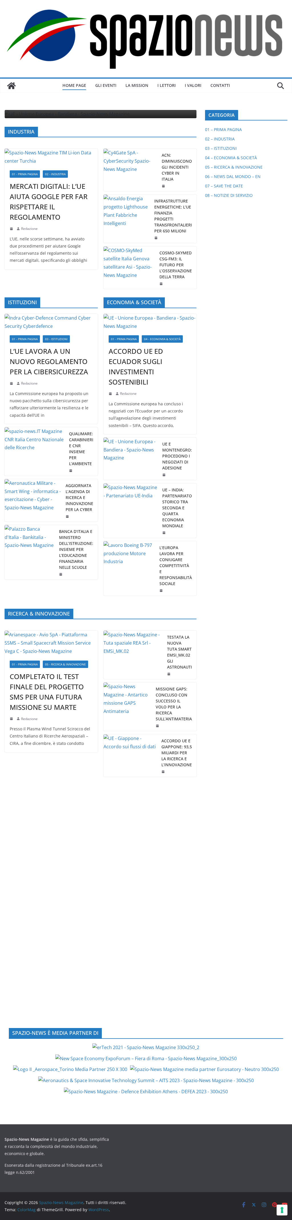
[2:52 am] (163, 771)
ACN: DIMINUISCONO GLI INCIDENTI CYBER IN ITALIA (177, 167)
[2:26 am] (68, 516)
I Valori (193, 85)
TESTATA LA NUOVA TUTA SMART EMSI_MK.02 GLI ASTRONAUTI (179, 652)
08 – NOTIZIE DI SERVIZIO (229, 195)
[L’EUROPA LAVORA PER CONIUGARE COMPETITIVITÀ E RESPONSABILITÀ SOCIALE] (129, 568)
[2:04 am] (156, 238)
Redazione (29, 228)
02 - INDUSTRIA (55, 174)
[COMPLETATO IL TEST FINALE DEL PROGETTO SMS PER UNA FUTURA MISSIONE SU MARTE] (51, 643)
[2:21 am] (169, 674)
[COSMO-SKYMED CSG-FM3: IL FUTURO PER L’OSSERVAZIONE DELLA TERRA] (129, 267)
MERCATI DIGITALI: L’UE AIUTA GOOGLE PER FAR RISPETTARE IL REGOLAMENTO (49, 201)
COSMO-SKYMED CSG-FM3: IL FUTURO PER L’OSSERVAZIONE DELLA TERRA (175, 264)
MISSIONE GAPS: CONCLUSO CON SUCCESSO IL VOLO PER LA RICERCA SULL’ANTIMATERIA (174, 704)
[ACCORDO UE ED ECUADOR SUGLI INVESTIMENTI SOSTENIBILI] (150, 322)
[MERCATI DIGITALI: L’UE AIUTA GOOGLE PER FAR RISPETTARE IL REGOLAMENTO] (51, 157)
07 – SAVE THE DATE (224, 186)
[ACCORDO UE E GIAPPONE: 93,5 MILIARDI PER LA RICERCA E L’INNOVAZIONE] (130, 755)
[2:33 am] (111, 393)
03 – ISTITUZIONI (221, 148)
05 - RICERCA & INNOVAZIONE (65, 664)
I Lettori (166, 85)
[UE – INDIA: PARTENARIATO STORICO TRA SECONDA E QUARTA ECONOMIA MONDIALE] (131, 510)
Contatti (220, 85)
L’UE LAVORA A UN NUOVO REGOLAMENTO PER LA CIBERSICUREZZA (49, 361)
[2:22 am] (12, 718)
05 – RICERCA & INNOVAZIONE (234, 167)
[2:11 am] (158, 725)
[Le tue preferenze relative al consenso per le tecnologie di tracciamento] (282, 1210)
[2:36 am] (164, 186)
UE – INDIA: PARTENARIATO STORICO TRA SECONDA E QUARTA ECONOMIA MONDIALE (177, 507)
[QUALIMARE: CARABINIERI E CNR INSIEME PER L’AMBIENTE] (34, 451)
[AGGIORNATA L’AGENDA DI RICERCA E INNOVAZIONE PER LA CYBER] (33, 500)
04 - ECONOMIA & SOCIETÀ (162, 339)
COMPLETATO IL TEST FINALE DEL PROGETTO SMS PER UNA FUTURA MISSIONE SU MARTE (47, 692)
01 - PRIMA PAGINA (25, 174)
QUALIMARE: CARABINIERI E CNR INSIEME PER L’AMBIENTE (81, 448)
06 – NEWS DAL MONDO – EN (233, 176)
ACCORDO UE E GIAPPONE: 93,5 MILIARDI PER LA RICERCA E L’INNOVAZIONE (176, 752)
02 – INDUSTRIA (220, 139)
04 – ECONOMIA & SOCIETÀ (231, 157)
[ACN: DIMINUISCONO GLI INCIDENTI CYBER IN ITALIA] (130, 170)
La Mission (136, 85)
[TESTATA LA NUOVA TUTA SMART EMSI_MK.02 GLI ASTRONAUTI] (133, 655)
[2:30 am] (164, 532)
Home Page (74, 85)
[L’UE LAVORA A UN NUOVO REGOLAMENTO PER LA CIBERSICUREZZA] (51, 322)
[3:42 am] (12, 383)
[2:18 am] (12, 228)
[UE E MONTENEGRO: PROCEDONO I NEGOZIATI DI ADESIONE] (131, 459)
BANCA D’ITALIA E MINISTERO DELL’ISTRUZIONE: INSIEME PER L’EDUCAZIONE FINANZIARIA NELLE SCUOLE (76, 549)
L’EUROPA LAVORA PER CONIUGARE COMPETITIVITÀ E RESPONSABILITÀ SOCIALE (175, 565)
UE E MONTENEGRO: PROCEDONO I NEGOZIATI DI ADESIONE (177, 456)
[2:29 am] (71, 470)
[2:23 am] (161, 590)
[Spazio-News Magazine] (11, 86)
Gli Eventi (105, 85)
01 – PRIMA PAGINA (223, 129)
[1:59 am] (164, 475)
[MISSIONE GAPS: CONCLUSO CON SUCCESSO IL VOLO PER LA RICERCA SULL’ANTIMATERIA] (127, 706)
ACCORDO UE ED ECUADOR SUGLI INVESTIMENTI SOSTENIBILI (136, 366)
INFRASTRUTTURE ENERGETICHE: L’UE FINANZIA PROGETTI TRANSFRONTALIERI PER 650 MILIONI (173, 216)
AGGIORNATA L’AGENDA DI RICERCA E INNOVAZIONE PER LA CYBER (79, 497)
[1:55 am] (161, 283)
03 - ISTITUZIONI (56, 339)
